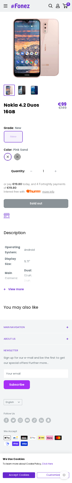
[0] (65, 6)
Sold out (36, 203)
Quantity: (18, 171)
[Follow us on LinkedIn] (41, 420)
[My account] (58, 6)
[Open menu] (5, 5)
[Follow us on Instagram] (20, 420)
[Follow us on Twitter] (13, 420)
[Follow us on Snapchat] (48, 420)
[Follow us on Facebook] (6, 420)
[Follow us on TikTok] (34, 420)
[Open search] (51, 6)
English (10, 402)
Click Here (47, 463)
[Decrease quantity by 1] (31, 171)
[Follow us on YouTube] (27, 420)
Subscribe (16, 384)
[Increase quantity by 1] (55, 171)
